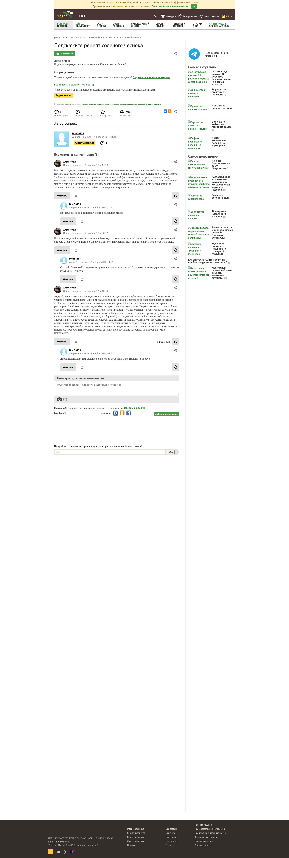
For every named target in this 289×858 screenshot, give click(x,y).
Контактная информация (206, 837)
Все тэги (170, 845)
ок (194, 6)
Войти (228, 16)
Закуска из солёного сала (220, 196)
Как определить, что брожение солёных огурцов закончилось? (208, 261)
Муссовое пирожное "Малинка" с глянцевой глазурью (219, 248)
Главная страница (135, 828)
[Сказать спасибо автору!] (175, 195)
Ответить (62, 195)
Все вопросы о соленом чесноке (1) (74, 84)
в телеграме (163, 77)
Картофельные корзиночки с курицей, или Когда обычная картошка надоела (221, 183)
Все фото (170, 832)
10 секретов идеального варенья (219, 214)
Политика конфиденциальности (210, 832)
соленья (92, 104)
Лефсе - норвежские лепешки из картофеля (219, 142)
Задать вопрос (64, 95)
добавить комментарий (166, 414)
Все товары (171, 828)
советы (108, 104)
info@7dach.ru (63, 841)
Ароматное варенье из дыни (222, 106)
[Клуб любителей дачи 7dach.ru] (65, 14)
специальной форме (133, 408)
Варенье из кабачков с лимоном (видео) (222, 124)
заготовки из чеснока (135, 104)
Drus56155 (75, 204)
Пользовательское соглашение (210, 828)
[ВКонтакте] (165, 111)
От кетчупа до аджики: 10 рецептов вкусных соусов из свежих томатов (221, 78)
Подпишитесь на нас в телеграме (216, 54)
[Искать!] (155, 16)
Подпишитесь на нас (144, 77)
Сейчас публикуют (136, 832)
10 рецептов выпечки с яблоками (219, 92)
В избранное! (66, 53)
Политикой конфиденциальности (170, 6)
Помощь (131, 845)
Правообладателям (204, 841)
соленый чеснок (119, 104)
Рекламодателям (203, 845)
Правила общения (203, 824)
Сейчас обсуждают (136, 837)
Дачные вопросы (135, 841)
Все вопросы (172, 837)
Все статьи (171, 841)
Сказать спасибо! (84, 142)
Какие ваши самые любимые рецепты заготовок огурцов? (222, 272)
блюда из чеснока (153, 104)
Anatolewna (69, 161)
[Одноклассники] (169, 111)
